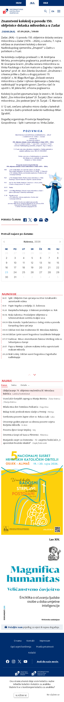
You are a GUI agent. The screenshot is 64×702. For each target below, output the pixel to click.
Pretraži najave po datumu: (17, 233)
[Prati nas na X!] (19, 661)
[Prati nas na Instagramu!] (13, 661)
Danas (4, 385)
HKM (18, 2)
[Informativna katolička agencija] (40, 673)
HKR (45, 2)
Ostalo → (25, 385)
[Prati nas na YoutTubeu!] (25, 661)
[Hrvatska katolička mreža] (21, 673)
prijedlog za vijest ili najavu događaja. (34, 627)
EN (52, 11)
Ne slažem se (53, 694)
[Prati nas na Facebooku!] (7, 661)
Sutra (13, 385)
